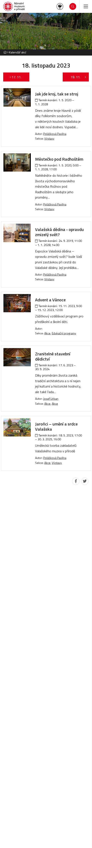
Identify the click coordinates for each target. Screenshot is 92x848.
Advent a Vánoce (50, 299)
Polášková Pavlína (54, 133)
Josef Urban (50, 398)
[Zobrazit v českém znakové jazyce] (59, 6)
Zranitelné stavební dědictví (52, 356)
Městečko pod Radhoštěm (59, 159)
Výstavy (49, 138)
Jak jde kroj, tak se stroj (56, 94)
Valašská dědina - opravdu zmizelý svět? (59, 232)
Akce (47, 333)
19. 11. (73, 77)
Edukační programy (64, 333)
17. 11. (19, 77)
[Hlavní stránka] (5, 52)
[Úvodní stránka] (14, 6)
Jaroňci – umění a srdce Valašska (56, 426)
